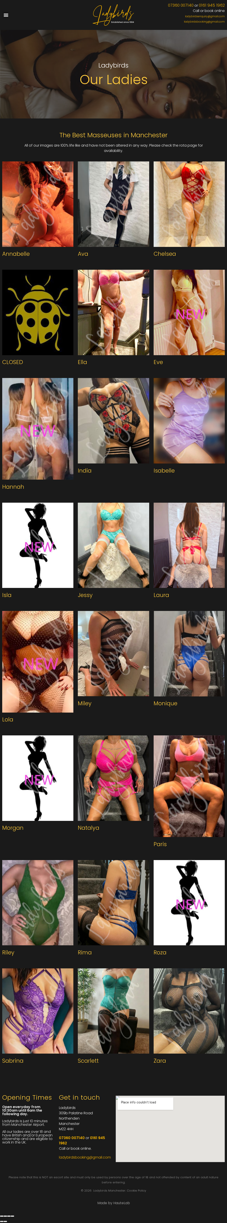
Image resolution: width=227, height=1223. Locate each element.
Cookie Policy (136, 1190)
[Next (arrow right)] (5, 1221)
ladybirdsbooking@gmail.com (204, 21)
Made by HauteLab (113, 1203)
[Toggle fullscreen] (9, 1216)
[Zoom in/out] (12, 1216)
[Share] (5, 1216)
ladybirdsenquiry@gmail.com (205, 16)
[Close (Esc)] (2, 1216)
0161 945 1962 (212, 5)
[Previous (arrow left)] (2, 1221)
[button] (6, 15)
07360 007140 (181, 5)
